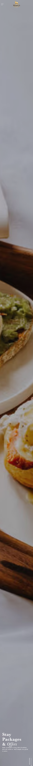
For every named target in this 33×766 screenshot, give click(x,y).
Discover (29, 761)
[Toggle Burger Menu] (2, 4)
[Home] (16, 4)
